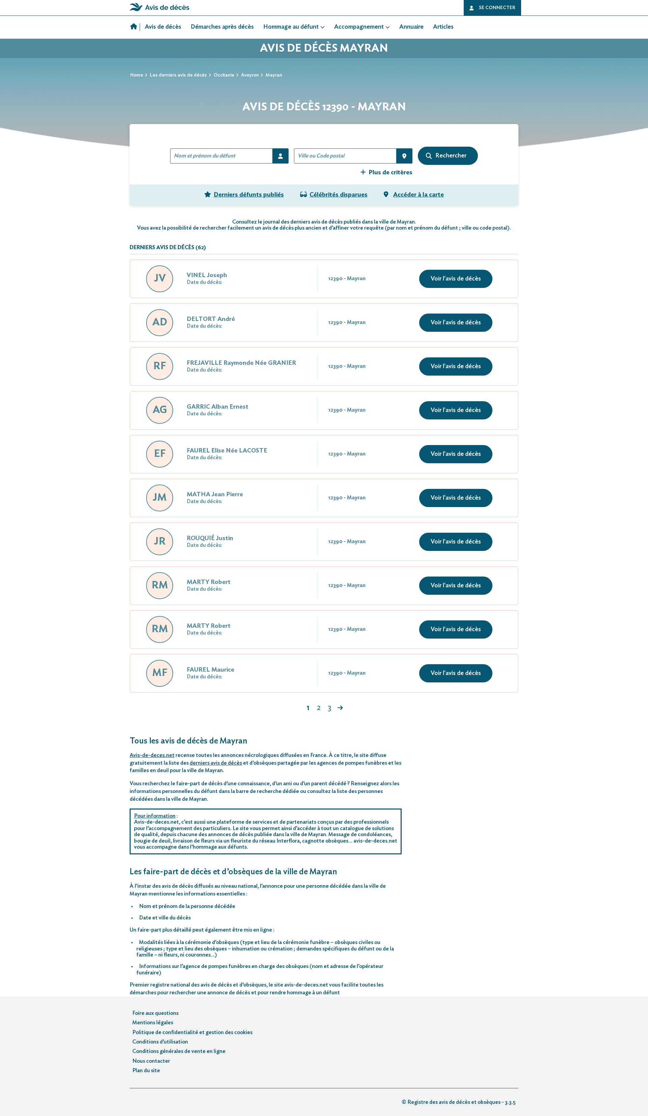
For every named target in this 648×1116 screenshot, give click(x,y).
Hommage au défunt (291, 27)
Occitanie (224, 75)
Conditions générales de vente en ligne (178, 1051)
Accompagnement (359, 27)
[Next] (340, 708)
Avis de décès (163, 27)
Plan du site (146, 1070)
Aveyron (250, 75)
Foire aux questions (155, 1013)
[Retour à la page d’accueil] (159, 11)
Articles (443, 27)
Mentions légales (152, 1022)
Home (136, 75)
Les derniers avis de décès (178, 75)
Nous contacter (151, 1061)
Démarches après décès (222, 27)
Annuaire (411, 27)
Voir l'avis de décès (456, 279)
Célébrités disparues (338, 195)
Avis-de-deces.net (152, 755)
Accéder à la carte (418, 195)
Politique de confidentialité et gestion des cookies (192, 1032)
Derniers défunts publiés (249, 195)
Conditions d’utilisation (160, 1042)
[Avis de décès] (135, 27)
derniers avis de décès (216, 763)
